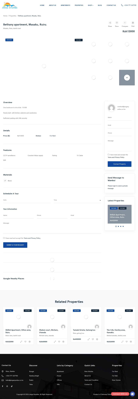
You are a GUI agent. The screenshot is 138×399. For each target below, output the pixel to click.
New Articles (88, 371)
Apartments (65, 5)
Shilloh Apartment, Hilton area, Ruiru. (117, 216)
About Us (52, 5)
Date (4, 200)
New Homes (116, 380)
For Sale (115, 376)
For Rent (78, 40)
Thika (31, 384)
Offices (59, 380)
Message (6, 223)
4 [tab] (123, 226)
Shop (90, 5)
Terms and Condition (91, 380)
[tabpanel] (119, 214)
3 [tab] (120, 226)
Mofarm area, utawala (46, 336)
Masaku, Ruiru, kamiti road (12, 28)
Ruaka (31, 380)
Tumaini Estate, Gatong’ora (84, 330)
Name (5, 215)
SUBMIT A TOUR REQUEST (15, 245)
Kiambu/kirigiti (34, 376)
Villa (58, 384)
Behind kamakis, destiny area (116, 336)
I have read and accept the (22, 238)
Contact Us (111, 5)
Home (42, 5)
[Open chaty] (132, 394)
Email (72, 215)
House (59, 376)
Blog (100, 5)
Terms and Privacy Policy (32, 238)
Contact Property (119, 164)
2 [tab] (118, 226)
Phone (39, 215)
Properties (79, 5)
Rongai (31, 371)
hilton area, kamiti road (13, 336)
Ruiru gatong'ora (78, 333)
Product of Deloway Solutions (103, 394)
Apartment (60, 371)
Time (55, 200)
